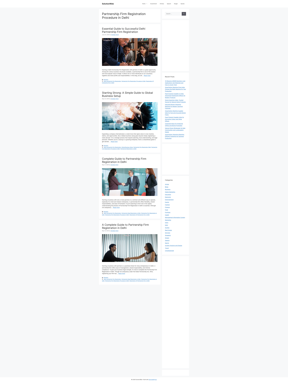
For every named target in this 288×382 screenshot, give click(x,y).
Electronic (168, 197)
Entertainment (169, 199)
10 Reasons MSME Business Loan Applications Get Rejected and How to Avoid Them (175, 83)
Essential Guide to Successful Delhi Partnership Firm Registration (123, 30)
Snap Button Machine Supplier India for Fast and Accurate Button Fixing (175, 113)
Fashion (167, 205)
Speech (169, 3)
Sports (167, 243)
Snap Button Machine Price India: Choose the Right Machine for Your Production (175, 89)
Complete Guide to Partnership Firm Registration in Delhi (124, 160)
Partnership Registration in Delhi (128, 148)
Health (167, 215)
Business (106, 79)
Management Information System (175, 217)
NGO (166, 225)
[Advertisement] (175, 45)
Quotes (182, 3)
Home (143, 3)
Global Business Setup (127, 147)
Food (166, 210)
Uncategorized (169, 250)
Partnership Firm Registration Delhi (142, 147)
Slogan (176, 3)
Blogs (166, 187)
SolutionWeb (108, 4)
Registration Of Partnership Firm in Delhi (140, 214)
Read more (147, 75)
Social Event (153, 3)
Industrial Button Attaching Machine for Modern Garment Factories (174, 106)
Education (168, 194)
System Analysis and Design (173, 245)
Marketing (168, 220)
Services (167, 233)
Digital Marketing (170, 192)
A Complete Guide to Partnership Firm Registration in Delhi (125, 226)
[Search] (184, 14)
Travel (167, 248)
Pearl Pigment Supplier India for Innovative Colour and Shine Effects (174, 119)
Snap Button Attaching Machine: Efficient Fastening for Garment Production (174, 136)
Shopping (168, 235)
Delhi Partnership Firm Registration (112, 81)
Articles (162, 3)
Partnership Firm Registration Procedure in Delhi (134, 81)
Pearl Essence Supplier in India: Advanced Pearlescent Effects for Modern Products (175, 95)
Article (167, 184)
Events (167, 202)
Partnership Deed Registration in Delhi (131, 213)
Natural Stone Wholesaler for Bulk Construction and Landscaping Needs (175, 130)
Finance (167, 207)
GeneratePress (153, 379)
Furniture (167, 212)
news (166, 222)
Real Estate (168, 230)
